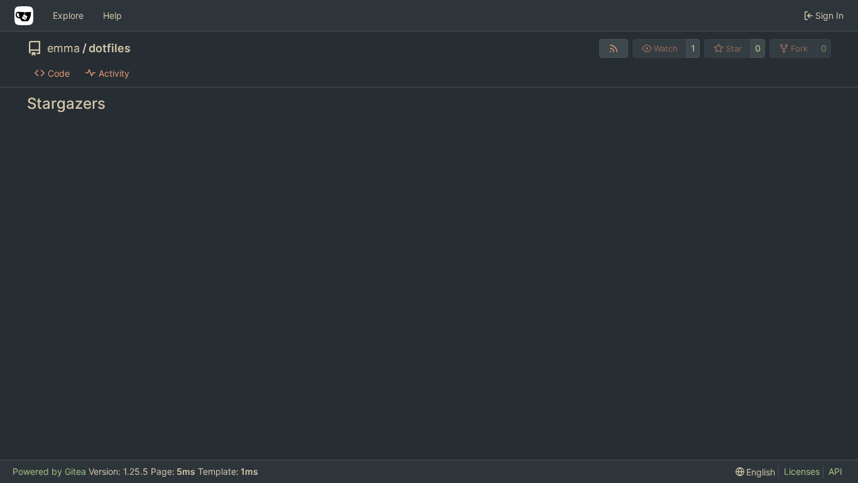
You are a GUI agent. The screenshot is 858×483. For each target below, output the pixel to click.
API (835, 471)
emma (63, 48)
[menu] (756, 472)
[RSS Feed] (613, 48)
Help (112, 15)
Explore (68, 15)
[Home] (23, 15)
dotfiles (110, 48)
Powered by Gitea (49, 471)
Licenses (802, 471)
